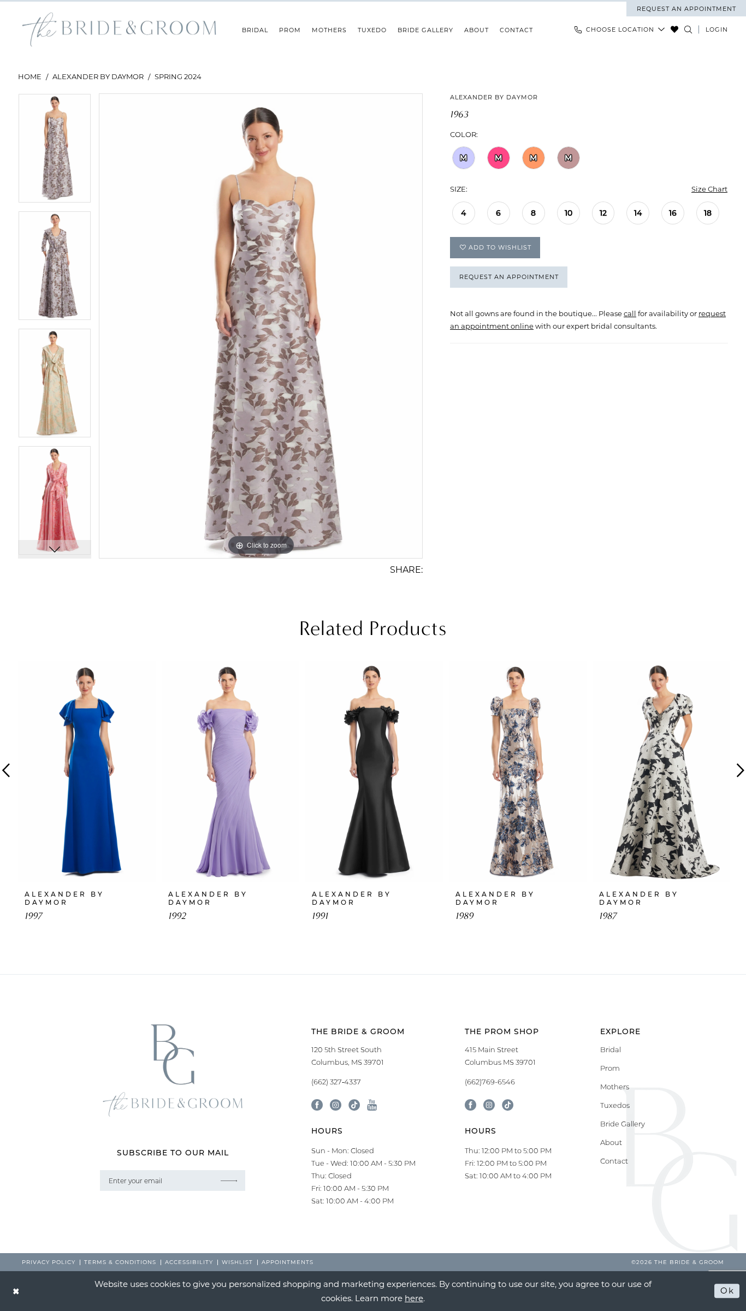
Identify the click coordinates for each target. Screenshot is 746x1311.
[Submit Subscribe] (228, 1180)
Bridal (610, 1049)
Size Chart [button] (709, 188)
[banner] (119, 30)
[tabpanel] (54, 152)
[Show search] (688, 29)
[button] (717, 29)
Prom (610, 1068)
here (414, 1297)
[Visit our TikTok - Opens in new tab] (354, 1105)
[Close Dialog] (16, 1291)
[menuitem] (686, 8)
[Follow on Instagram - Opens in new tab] (489, 1105)
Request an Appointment (509, 277)
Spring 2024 (178, 76)
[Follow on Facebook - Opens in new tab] (470, 1105)
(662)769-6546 (490, 1081)
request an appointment (686, 9)
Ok (727, 1290)
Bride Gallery (622, 1123)
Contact (614, 1160)
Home (30, 76)
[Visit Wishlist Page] (675, 29)
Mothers (614, 1086)
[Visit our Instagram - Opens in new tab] (335, 1105)
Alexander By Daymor (98, 76)
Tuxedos (615, 1105)
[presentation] (87, 771)
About (611, 1142)
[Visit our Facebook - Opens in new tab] (317, 1105)
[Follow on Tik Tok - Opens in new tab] (507, 1105)
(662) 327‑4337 (336, 1081)
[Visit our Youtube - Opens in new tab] (372, 1105)
